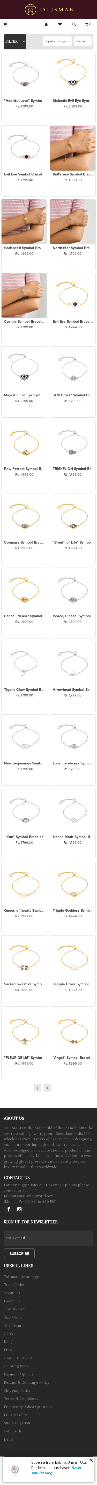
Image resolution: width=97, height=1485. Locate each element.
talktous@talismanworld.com (29, 1196)
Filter (12, 42)
